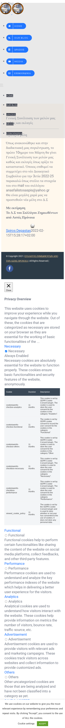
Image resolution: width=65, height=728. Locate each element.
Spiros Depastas (18, 231)
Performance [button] (14, 564)
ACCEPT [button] (42, 723)
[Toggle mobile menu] (1, 85)
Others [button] (9, 672)
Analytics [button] (11, 597)
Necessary (16, 351)
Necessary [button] (12, 346)
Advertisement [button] (15, 634)
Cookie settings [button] (26, 723)
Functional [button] (12, 530)
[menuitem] (16, 24)
